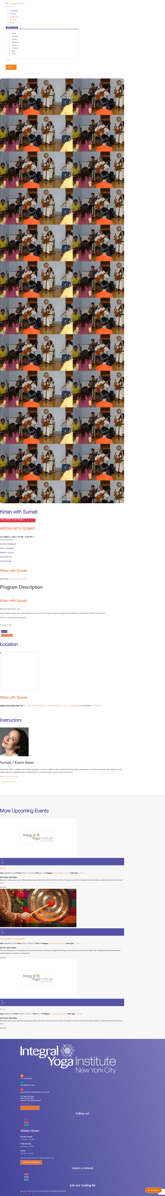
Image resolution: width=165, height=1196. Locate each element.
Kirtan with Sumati (18, 529)
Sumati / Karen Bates (17, 763)
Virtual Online (21, 579)
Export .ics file (7, 553)
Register (4, 631)
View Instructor (8, 782)
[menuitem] (14, 11)
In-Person (12, 579)
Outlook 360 (5, 561)
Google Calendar (8, 544)
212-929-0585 (96, 706)
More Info (3, 887)
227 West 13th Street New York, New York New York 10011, (46, 706)
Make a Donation (30, 1107)
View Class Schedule (31, 1162)
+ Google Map (74, 706)
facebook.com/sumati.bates (9, 776)
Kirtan (3, 868)
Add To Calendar (6, 540)
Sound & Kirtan (58, 873)
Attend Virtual (7, 635)
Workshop (67, 873)
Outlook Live (6, 557)
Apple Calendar (7, 548)
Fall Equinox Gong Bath (12, 939)
